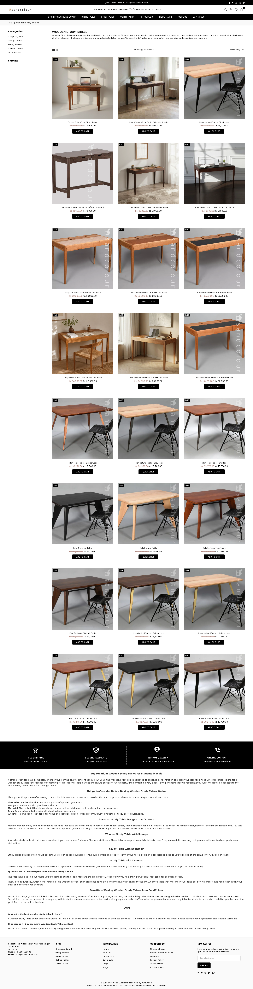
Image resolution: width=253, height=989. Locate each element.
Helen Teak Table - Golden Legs (82, 718)
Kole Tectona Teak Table (214, 548)
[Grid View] (53, 49)
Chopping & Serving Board (62, 17)
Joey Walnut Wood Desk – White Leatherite (148, 122)
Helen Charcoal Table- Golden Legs (148, 718)
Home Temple (165, 17)
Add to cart (82, 131)
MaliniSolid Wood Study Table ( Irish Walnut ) (83, 207)
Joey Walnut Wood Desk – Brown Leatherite (148, 207)
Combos (182, 17)
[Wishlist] (236, 9)
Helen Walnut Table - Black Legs (214, 718)
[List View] (56, 49)
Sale (55, 59)
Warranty (154, 956)
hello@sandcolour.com (136, 2)
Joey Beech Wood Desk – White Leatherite (83, 377)
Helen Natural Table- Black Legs (214, 122)
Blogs (105, 967)
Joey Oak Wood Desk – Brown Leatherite (148, 292)
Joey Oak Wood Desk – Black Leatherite (214, 292)
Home (10, 23)
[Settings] (231, 9)
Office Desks (146, 17)
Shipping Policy (157, 949)
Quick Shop (214, 131)
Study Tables (107, 17)
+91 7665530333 (114, 2)
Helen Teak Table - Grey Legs (214, 463)
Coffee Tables (127, 17)
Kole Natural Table (148, 548)
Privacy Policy (157, 960)
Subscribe (204, 965)
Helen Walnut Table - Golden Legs (148, 633)
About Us (107, 952)
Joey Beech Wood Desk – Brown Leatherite (148, 377)
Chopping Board (16, 36)
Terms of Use (156, 963)
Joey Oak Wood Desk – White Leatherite (83, 292)
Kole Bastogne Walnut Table (83, 633)
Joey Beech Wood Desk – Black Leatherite (214, 377)
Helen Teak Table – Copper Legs (82, 463)
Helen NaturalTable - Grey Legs (148, 463)
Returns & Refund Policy (161, 952)
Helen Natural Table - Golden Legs (214, 633)
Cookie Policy (157, 967)
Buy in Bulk (198, 17)
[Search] (225, 9)
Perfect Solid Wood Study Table (82, 122)
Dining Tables (88, 17)
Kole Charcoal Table (82, 548)
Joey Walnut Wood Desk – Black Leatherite (214, 207)
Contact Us (108, 956)
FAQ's (105, 963)
